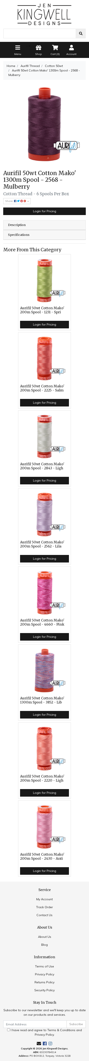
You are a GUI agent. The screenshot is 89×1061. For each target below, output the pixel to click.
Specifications (18, 235)
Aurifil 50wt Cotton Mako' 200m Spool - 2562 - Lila (42, 544)
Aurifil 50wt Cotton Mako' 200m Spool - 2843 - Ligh (42, 466)
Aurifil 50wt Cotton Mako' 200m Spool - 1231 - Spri (42, 310)
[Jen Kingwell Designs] (44, 14)
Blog (44, 945)
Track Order (44, 907)
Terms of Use (44, 966)
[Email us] (39, 1043)
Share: (9, 201)
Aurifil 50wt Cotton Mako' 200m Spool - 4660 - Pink (42, 622)
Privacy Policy (44, 974)
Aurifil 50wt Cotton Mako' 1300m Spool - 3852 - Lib (42, 700)
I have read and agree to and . (46, 1032)
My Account (44, 899)
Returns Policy (44, 982)
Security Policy (44, 990)
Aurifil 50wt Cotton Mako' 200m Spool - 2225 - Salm (42, 388)
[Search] (81, 33)
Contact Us (44, 915)
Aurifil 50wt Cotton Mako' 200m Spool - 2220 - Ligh (42, 778)
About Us (44, 937)
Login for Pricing (44, 211)
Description (17, 225)
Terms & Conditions (61, 1030)
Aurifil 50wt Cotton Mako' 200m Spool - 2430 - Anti (42, 856)
